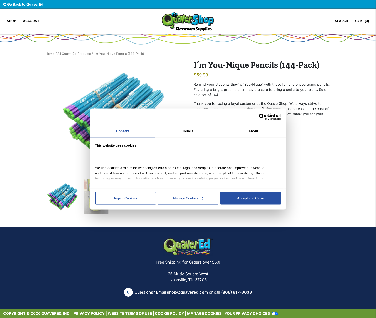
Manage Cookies (185, 198)
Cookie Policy (169, 313)
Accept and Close (250, 198)
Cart (362, 21)
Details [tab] (188, 131)
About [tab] (253, 131)
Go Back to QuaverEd (24, 4)
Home (50, 54)
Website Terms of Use (130, 313)
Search (341, 21)
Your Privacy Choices (247, 313)
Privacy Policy (89, 313)
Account (31, 21)
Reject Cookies (125, 198)
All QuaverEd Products (74, 54)
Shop (11, 21)
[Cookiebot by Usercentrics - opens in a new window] (262, 116)
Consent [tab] (122, 131)
